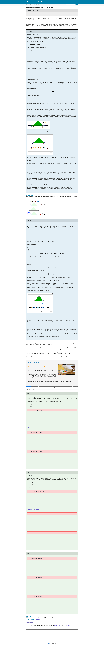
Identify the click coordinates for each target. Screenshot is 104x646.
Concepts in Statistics (39, 1)
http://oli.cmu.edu (57, 625)
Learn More (38, 619)
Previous (29, 632)
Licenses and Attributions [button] (31, 628)
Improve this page (31, 619)
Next (75, 632)
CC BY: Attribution (67, 625)
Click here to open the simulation (33, 427)
